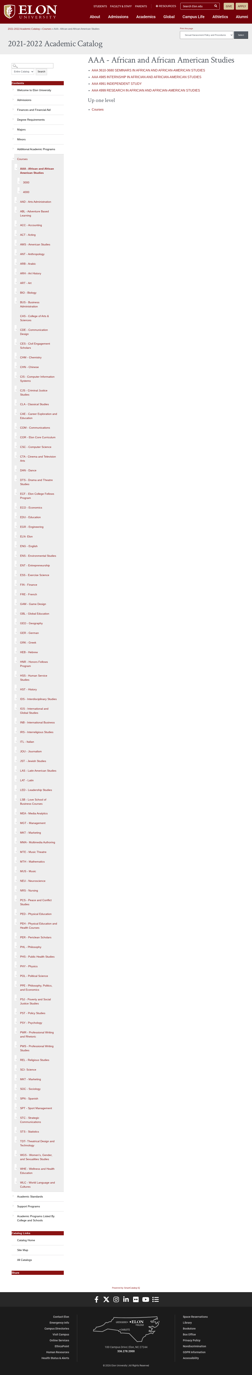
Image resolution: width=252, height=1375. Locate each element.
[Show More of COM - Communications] (16, 426)
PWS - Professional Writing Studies (37, 1048)
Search (41, 71)
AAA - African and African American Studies (37, 170)
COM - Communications (35, 427)
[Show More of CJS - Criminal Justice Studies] (16, 389)
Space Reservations (195, 1317)
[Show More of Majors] (13, 127)
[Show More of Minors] (13, 137)
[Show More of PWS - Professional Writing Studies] (16, 1044)
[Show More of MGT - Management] (16, 821)
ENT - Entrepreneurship (35, 565)
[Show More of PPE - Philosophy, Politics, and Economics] (16, 984)
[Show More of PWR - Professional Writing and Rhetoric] (16, 1031)
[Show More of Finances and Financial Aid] (13, 108)
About (95, 16)
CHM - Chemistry (31, 357)
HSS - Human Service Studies (33, 677)
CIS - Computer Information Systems (37, 378)
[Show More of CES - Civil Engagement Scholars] (16, 342)
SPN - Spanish (29, 1098)
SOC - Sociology (30, 1088)
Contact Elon (61, 1317)
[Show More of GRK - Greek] (16, 641)
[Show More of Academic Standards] (13, 1194)
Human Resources (57, 1352)
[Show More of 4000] (18, 190)
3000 (26, 182)
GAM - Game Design (33, 604)
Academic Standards (30, 1196)
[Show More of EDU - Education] (16, 515)
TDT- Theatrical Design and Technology (37, 1143)
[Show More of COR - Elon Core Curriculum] (16, 435)
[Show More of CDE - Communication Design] (16, 328)
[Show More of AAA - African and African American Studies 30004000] (16, 167)
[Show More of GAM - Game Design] (16, 602)
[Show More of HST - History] (16, 688)
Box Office (189, 1334)
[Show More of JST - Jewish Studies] (16, 759)
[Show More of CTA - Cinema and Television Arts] (16, 455)
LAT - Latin (27, 780)
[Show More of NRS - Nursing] (16, 889)
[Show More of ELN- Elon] (16, 535)
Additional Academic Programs (36, 149)
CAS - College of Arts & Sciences (34, 318)
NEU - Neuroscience (32, 880)
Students (100, 6)
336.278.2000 (126, 1351)
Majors (21, 129)
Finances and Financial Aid (34, 109)
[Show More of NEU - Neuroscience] (16, 879)
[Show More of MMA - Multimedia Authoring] (16, 840)
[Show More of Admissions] (13, 98)
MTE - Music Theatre (33, 851)
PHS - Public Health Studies (37, 956)
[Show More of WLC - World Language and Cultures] (16, 1181)
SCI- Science (28, 1069)
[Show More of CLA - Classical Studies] (16, 402)
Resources (167, 6)
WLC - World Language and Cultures (37, 1184)
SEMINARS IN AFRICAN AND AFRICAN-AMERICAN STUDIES (148, 70)
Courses (46, 29)
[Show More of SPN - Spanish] (16, 1097)
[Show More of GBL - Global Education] (16, 612)
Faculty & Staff (121, 6)
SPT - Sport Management (36, 1108)
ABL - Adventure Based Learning (34, 213)
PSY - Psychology (31, 1022)
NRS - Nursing (29, 890)
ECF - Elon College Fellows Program (37, 495)
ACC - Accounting (31, 225)
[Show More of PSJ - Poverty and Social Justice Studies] (16, 998)
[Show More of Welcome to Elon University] (13, 88)
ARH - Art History (30, 273)
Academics (146, 16)
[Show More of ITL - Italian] (16, 740)
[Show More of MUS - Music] (16, 869)
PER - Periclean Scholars (35, 937)
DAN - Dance (28, 470)
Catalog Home (26, 1240)
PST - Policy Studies (32, 1013)
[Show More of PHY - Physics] (16, 964)
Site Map (22, 1250)
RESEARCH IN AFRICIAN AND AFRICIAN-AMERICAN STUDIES (146, 90)
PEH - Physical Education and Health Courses (38, 925)
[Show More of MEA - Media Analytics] (16, 812)
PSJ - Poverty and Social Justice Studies (35, 1001)
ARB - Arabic (28, 263)
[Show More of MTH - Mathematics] (16, 860)
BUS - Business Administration (29, 304)
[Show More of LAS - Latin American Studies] (16, 769)
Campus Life (194, 16)
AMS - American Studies (35, 244)
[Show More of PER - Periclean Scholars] (16, 936)
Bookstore (189, 1328)
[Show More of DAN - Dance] (16, 469)
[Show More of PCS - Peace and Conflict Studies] (16, 898)
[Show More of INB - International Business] (16, 721)
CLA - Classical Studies (34, 404)
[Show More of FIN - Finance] (16, 583)
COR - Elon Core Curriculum (38, 437)
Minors (21, 139)
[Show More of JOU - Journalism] (16, 750)
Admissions (118, 16)
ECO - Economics (31, 507)
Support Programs (28, 1206)
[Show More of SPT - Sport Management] (16, 1106)
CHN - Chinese (29, 367)
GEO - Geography (31, 623)
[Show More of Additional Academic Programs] (13, 147)
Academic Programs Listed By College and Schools (36, 1218)
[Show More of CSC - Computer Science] (16, 445)
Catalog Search (19, 64)
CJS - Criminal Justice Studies (33, 392)
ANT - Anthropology (32, 254)
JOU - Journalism (31, 751)
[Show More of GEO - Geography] (16, 621)
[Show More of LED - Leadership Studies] (16, 788)
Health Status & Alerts (55, 1358)
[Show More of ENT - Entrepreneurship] (16, 564)
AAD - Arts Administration (35, 201)
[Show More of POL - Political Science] (16, 974)
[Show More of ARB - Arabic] (16, 262)
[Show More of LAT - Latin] (16, 778)
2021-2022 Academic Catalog (24, 29)
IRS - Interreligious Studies (36, 732)
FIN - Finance (28, 584)
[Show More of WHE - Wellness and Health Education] (16, 1167)
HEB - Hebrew (29, 652)
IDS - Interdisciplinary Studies (38, 699)
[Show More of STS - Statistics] (16, 1130)
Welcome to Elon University (34, 90)
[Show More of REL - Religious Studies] (16, 1058)
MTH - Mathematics (32, 861)
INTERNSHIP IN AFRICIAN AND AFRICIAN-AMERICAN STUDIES (146, 77)
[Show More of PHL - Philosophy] (16, 945)
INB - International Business (37, 722)
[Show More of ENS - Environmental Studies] (16, 554)
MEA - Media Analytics (34, 813)
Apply (242, 6)
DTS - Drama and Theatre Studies (36, 482)
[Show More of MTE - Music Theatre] (16, 850)
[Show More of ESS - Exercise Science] (16, 573)
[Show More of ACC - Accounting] (16, 223)
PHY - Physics (29, 966)
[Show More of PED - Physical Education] (16, 912)
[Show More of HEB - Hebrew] (16, 650)
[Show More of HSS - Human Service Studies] (16, 674)
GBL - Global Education (34, 613)
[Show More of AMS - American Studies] (16, 243)
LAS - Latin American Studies (38, 770)
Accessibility (191, 1358)
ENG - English (29, 546)
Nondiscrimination (194, 1346)
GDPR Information (194, 1352)
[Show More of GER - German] (16, 631)
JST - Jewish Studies (33, 761)
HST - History (28, 689)
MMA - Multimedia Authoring (37, 842)
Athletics (220, 16)
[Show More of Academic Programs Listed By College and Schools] (13, 1214)
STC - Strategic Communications (30, 1119)
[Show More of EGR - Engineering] (16, 525)
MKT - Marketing (30, 832)
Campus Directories (56, 1328)
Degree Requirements (31, 119)
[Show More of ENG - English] (16, 544)
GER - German (29, 632)
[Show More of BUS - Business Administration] (16, 300)
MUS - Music (28, 871)
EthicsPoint (62, 1346)
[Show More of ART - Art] (16, 281)
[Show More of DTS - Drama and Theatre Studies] (16, 478)
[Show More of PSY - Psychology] (16, 1021)
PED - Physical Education (36, 913)
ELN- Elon (26, 536)
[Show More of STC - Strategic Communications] (16, 1116)
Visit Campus (61, 1334)
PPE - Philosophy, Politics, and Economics (36, 987)
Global (169, 16)
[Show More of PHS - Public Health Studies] (16, 955)
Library (187, 1322)
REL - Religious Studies (34, 1060)
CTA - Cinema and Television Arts (38, 458)
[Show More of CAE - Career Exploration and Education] (16, 412)
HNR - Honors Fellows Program (34, 664)
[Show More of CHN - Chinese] (16, 365)
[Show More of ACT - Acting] (16, 233)
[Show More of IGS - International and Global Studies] (16, 707)
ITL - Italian (27, 741)
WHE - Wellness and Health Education (37, 1170)
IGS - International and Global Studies (34, 710)
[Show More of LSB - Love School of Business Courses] (16, 798)
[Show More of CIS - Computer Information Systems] (16, 375)
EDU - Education (30, 517)
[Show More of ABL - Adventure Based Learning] (16, 210)
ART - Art (26, 283)
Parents (141, 6)
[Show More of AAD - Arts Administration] (16, 200)
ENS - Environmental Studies (38, 555)
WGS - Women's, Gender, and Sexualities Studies (36, 1157)
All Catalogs (24, 1259)
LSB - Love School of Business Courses (33, 801)
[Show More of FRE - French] (16, 592)
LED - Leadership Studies (36, 790)
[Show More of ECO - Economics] (16, 506)
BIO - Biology (28, 292)
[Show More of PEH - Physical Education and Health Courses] (16, 922)
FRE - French (28, 594)
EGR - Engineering (32, 526)
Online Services (59, 1340)
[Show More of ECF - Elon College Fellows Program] (16, 492)
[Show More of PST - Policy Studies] (16, 1011)
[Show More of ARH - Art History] (16, 272)
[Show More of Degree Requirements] (13, 118)
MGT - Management (32, 823)
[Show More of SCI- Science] (16, 1068)
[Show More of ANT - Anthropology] (16, 252)
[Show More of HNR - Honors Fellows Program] (16, 660)
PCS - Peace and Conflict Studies (36, 902)
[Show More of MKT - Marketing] (16, 831)
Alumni (242, 16)
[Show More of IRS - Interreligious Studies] (16, 730)
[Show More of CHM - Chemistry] (16, 356)
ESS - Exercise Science (34, 575)
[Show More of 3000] (18, 181)
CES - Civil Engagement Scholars (35, 345)
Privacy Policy (191, 1340)
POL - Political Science (34, 975)
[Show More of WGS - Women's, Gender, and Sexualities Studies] (16, 1153)
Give (229, 6)
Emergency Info (59, 1322)
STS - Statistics (29, 1131)
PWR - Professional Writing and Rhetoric (37, 1034)
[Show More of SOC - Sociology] (16, 1087)
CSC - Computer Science (35, 446)
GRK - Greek (28, 642)
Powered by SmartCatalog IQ (126, 1288)
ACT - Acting (28, 234)
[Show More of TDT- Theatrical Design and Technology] (16, 1139)
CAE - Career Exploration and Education (38, 416)
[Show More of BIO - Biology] (16, 291)
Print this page (186, 28)
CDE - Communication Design (34, 332)
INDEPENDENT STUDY (117, 83)
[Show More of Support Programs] (13, 1204)
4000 (26, 192)
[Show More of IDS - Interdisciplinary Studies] (16, 697)
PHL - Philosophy (30, 947)
